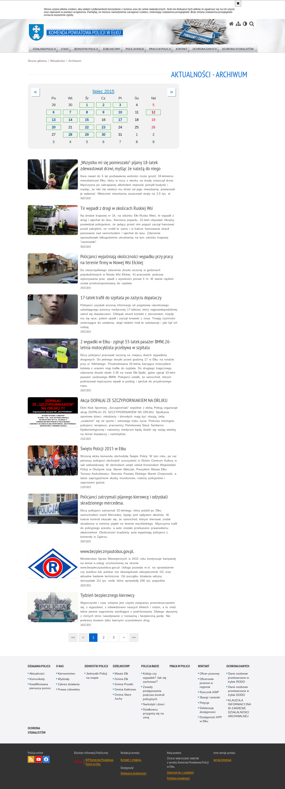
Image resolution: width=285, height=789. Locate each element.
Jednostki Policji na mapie (96, 675)
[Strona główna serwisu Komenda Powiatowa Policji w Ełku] (231, 23)
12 (153, 112)
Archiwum (74, 60)
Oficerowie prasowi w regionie (207, 683)
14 (70, 120)
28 (70, 135)
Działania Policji (39, 666)
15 (87, 120)
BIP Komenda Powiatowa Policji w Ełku (99, 762)
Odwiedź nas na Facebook (46, 759)
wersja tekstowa (222, 760)
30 (103, 135)
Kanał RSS (31, 759)
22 (87, 127)
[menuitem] (44, 48)
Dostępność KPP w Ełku (211, 719)
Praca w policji (180, 666)
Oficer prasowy (209, 673)
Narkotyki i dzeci (153, 704)
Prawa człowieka (69, 689)
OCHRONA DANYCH (237, 666)
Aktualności (57, 60)
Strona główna (37, 60)
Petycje (204, 702)
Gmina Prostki (124, 684)
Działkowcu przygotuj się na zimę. (153, 713)
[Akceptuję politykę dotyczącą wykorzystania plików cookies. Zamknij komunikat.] (238, 3)
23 (103, 127)
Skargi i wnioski (210, 697)
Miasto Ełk (121, 673)
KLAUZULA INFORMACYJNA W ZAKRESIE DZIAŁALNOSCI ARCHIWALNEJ (239, 708)
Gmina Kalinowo (125, 689)
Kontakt (203, 666)
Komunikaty (37, 679)
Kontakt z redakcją (131, 760)
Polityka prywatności (178, 778)
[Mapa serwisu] (238, 23)
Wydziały (63, 679)
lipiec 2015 (103, 91)
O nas (60, 666)
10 (120, 112)
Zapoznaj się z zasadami (180, 772)
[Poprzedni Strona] (35, 92)
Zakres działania (68, 684)
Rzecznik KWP (209, 692)
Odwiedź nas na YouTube (38, 759)
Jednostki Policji (96, 666)
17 (120, 120)
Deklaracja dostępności (208, 710)
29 (87, 135)
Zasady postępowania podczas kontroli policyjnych (153, 693)
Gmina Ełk (121, 679)
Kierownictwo (66, 673)
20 (53, 127)
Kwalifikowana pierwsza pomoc (40, 686)
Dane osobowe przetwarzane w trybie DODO (238, 690)
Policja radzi (150, 666)
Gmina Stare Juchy (123, 696)
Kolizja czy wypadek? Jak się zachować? (154, 677)
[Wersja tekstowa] (245, 23)
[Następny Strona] (171, 92)
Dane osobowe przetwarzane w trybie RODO (238, 677)
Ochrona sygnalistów (36, 730)
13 (53, 120)
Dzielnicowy (121, 666)
